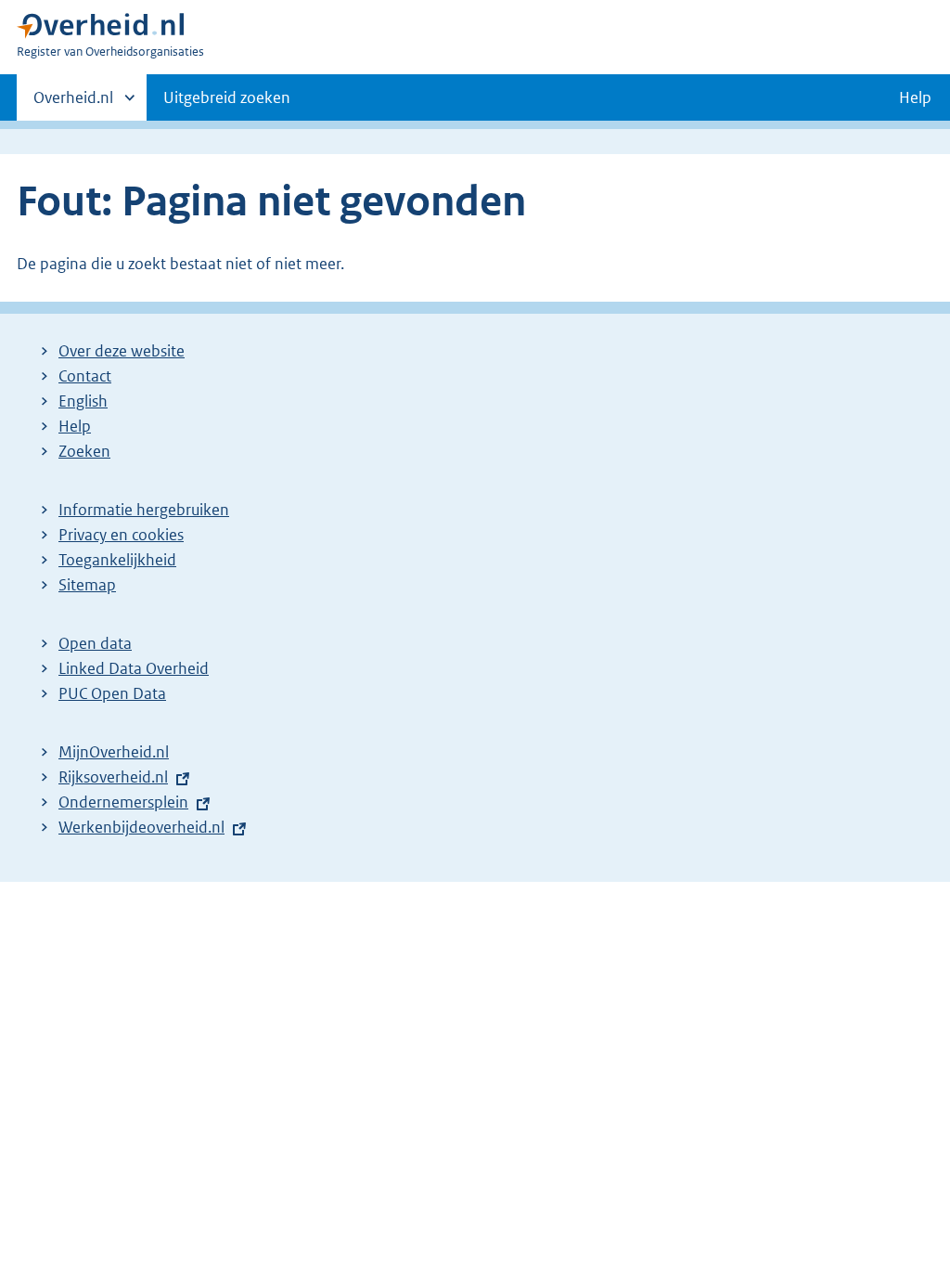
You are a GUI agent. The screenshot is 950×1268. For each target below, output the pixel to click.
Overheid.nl (73, 104)
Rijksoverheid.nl (113, 777)
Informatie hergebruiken (143, 509)
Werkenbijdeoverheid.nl (141, 827)
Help (74, 426)
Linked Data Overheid (133, 668)
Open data (95, 643)
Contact (84, 376)
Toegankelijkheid (117, 560)
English (83, 401)
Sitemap (87, 585)
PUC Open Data (112, 693)
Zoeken (84, 451)
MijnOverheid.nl (113, 752)
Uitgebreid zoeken (226, 97)
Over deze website (121, 351)
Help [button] (915, 97)
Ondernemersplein (123, 802)
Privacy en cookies (121, 534)
